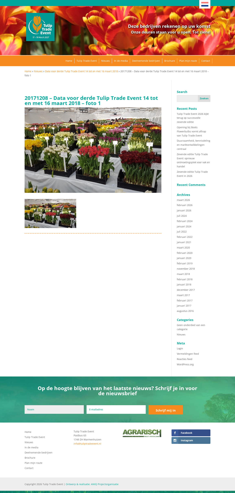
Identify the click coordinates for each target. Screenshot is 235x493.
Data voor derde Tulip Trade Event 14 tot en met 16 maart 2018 (81, 71)
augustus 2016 (185, 311)
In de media (121, 60)
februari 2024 (185, 221)
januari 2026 (184, 210)
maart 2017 (183, 295)
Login (180, 348)
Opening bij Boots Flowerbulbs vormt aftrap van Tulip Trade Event (191, 131)
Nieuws (105, 60)
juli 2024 (182, 215)
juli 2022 (182, 231)
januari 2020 (184, 258)
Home (69, 60)
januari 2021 (184, 242)
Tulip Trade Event (87, 60)
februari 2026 (185, 205)
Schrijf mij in (166, 410)
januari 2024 (184, 226)
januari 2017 (184, 305)
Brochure (169, 60)
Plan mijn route (188, 60)
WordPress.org (185, 364)
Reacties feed (184, 359)
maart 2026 (183, 200)
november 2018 (186, 268)
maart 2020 (183, 247)
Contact (205, 60)
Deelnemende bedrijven (146, 60)
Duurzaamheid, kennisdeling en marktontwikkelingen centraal (193, 145)
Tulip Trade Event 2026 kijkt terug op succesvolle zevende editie (193, 118)
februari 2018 (185, 279)
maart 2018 (183, 274)
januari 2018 (184, 284)
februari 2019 (185, 263)
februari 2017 (185, 300)
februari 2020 (185, 252)
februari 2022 (185, 237)
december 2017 (186, 289)
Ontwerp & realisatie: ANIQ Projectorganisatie (92, 484)
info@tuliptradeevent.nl (87, 443)
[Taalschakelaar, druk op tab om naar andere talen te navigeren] (204, 4)
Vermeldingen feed (188, 353)
